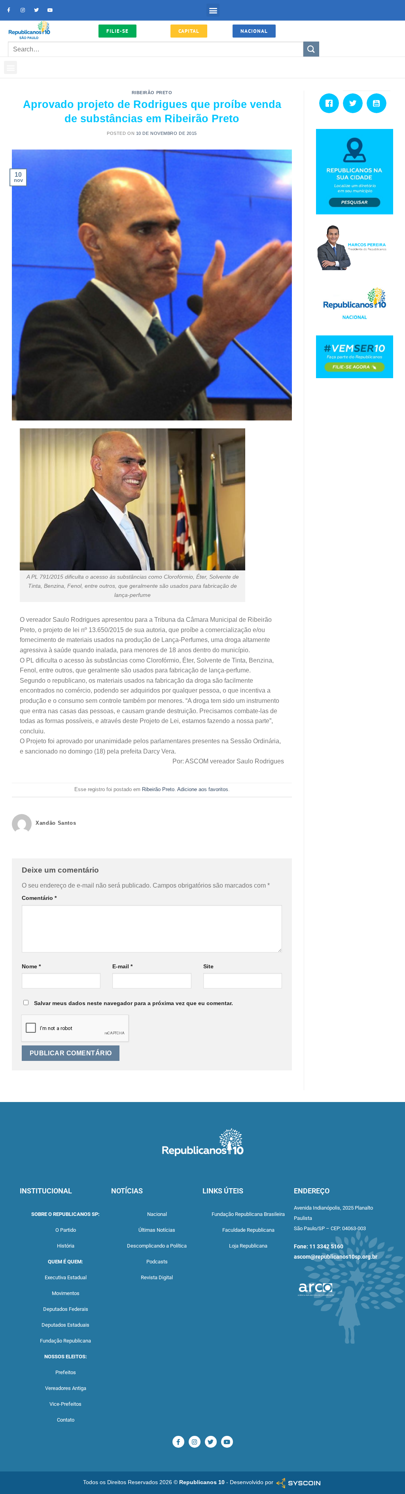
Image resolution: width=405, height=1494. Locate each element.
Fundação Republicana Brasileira (248, 1214)
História (65, 1246)
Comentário (39, 898)
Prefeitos (65, 1372)
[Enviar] (311, 49)
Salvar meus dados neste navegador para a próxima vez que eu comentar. (133, 1003)
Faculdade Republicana (248, 1230)
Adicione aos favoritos (202, 789)
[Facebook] (331, 103)
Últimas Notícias (156, 1230)
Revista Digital (157, 1277)
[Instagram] (22, 10)
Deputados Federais (65, 1309)
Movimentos (65, 1293)
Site (208, 966)
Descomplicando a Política (157, 1246)
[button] (213, 10)
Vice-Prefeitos (65, 1404)
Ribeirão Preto (152, 92)
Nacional (157, 1214)
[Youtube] (50, 10)
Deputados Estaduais (65, 1325)
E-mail (122, 966)
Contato (65, 1420)
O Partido (65, 1230)
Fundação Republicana (65, 1341)
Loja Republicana (248, 1246)
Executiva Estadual (66, 1277)
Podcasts (157, 1262)
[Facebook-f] (8, 10)
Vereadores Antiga (65, 1388)
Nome (31, 966)
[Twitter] (36, 10)
